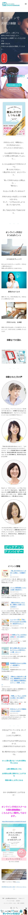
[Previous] (4, 356)
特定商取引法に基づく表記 (8, 886)
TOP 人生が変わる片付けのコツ (9, 898)
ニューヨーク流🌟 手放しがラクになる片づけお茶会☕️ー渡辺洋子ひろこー (18, 621)
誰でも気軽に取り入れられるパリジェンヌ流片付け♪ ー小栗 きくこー (18, 650)
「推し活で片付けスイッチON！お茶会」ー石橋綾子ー (18, 573)
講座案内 (18, 900)
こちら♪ (18, 881)
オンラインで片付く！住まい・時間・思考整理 (14, 903)
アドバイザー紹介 (10, 900)
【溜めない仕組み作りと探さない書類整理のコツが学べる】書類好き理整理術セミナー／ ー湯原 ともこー (13, 680)
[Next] (23, 356)
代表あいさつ (21, 898)
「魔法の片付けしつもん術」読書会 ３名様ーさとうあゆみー (17, 604)
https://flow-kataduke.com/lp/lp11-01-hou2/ (14, 821)
